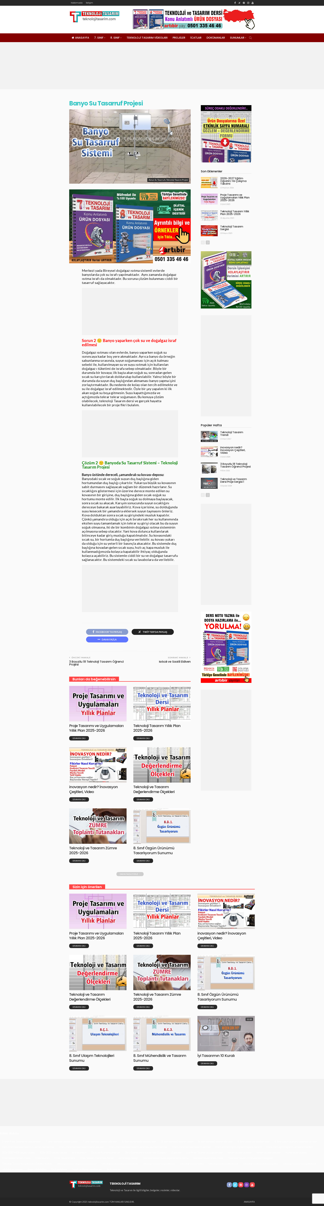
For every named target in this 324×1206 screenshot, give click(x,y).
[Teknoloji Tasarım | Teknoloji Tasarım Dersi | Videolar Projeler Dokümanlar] (86, 1184)
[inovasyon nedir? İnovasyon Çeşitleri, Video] (98, 765)
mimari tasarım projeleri (239, 1152)
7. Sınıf (98, 38)
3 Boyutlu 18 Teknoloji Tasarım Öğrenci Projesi (96, 663)
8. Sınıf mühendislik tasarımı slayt (139, 1141)
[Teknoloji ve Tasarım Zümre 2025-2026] (98, 826)
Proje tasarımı (42, 1158)
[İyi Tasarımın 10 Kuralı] (226, 1033)
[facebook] (235, 3)
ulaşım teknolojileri (36, 1169)
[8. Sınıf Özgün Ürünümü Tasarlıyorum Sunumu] (162, 826)
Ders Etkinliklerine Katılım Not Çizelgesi (146, 1152)
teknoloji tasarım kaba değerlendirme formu (165, 1158)
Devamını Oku (79, 738)
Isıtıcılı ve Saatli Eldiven (175, 662)
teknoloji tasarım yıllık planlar (223, 1163)
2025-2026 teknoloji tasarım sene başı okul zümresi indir (138, 1147)
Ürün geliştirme (59, 1169)
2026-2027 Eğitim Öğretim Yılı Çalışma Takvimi (233, 181)
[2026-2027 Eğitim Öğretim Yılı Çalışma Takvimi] (209, 182)
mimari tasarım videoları (268, 1152)
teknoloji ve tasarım (12, 1169)
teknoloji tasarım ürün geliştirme (299, 1163)
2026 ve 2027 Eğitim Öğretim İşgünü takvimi (238, 1147)
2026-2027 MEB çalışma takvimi (18, 1152)
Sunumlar (237, 38)
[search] (250, 37)
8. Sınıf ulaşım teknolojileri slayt (254, 1141)
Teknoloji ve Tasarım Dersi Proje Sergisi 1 (233, 480)
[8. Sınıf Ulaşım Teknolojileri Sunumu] (98, 1033)
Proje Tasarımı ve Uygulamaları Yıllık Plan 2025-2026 (96, 728)
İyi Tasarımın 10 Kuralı (216, 1055)
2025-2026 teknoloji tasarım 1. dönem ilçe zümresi (28, 1147)
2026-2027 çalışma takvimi (53, 1152)
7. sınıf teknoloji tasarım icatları (62, 1141)
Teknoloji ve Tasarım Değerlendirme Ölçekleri (153, 789)
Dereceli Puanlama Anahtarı (105, 1152)
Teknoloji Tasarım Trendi (231, 433)
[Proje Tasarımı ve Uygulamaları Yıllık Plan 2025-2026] (98, 703)
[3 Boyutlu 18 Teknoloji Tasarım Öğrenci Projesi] (209, 468)
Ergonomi (176, 1152)
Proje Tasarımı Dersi (65, 1158)
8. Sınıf (115, 38)
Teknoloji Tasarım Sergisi (231, 228)
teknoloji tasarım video (192, 1163)
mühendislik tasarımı (296, 1152)
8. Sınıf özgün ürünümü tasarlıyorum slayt (296, 1141)
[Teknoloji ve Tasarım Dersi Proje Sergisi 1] (209, 483)
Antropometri (79, 1152)
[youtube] (252, 3)
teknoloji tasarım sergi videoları (159, 1163)
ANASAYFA (82, 38)
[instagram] (248, 3)
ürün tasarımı (113, 1169)
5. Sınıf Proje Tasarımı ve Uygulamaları (21, 1141)
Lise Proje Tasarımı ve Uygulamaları (204, 1152)
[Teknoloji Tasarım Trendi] (209, 436)
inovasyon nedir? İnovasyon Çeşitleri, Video (93, 789)
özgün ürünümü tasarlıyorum (87, 1169)
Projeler (179, 38)
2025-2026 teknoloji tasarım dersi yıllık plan (81, 1147)
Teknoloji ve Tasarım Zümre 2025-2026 (93, 850)
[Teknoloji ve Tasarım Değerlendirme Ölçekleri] (162, 765)
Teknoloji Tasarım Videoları (147, 38)
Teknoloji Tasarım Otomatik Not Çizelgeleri (250, 1158)
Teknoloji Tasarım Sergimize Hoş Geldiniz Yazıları (27, 1163)
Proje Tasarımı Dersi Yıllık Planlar (97, 1158)
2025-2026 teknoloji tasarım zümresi (191, 1147)
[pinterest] (244, 3)
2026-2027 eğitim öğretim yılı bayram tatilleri (289, 1147)
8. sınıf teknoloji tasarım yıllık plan (215, 1141)
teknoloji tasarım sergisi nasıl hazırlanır (77, 1163)
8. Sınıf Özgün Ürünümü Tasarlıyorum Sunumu (153, 850)
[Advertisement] (162, 65)
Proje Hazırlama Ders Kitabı (16, 1158)
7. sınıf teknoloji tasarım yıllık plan (100, 1141)
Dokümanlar (216, 38)
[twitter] (239, 3)
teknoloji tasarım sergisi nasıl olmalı (119, 1163)
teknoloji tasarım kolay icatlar (208, 1158)
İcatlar (195, 38)
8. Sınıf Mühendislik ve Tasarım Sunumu (159, 1058)
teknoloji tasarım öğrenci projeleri (260, 1163)
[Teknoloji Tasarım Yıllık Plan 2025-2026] (162, 703)
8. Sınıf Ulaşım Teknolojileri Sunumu (91, 1058)
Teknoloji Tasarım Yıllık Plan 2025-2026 (157, 728)
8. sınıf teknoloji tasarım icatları (177, 1141)
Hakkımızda (77, 2)
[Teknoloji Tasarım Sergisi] (209, 230)
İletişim (89, 2)
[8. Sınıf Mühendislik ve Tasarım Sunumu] (162, 1033)
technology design (128, 1158)
